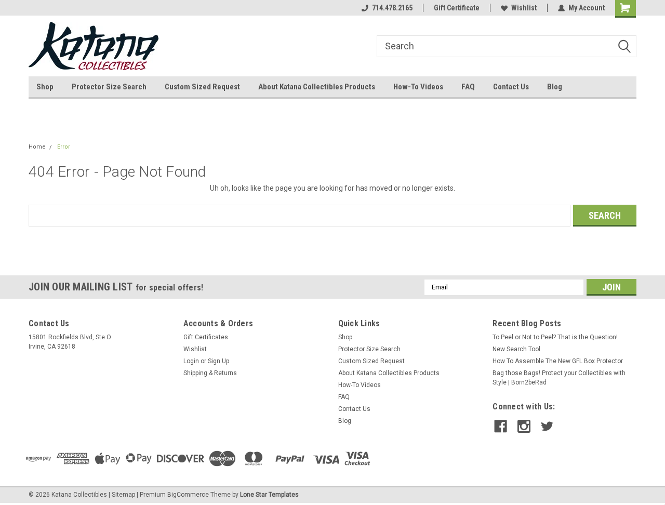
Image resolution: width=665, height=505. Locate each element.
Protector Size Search (109, 86)
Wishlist (524, 8)
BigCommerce (188, 494)
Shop (45, 86)
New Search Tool (516, 349)
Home (37, 146)
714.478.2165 (392, 8)
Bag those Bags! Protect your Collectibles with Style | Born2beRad (559, 377)
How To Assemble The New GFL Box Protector (558, 361)
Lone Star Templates (269, 494)
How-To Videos (418, 86)
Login (191, 361)
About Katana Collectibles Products (316, 86)
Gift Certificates (205, 337)
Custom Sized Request (202, 86)
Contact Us (511, 86)
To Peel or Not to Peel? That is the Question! (555, 337)
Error (63, 146)
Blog (554, 86)
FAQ (468, 86)
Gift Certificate (457, 8)
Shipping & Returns (210, 373)
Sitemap (123, 494)
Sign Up (218, 361)
